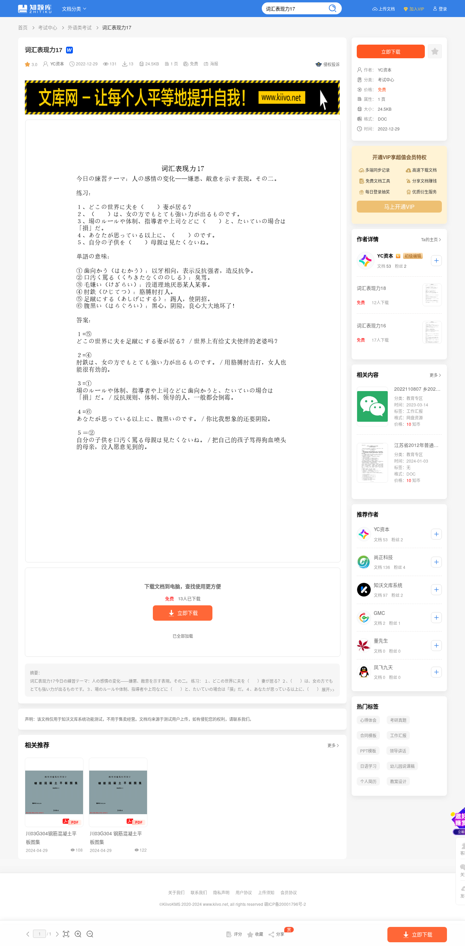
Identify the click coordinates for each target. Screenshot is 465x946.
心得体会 (368, 720)
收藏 (259, 934)
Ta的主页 (429, 239)
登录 (443, 9)
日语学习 (368, 766)
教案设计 (398, 781)
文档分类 (71, 8)
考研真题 (398, 720)
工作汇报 (398, 735)
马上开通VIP (399, 207)
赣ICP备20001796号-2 (285, 904)
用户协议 (244, 892)
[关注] (436, 260)
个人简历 (368, 781)
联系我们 (199, 892)
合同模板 (368, 735)
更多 (331, 745)
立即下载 (187, 613)
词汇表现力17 (116, 27)
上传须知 (266, 892)
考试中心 (47, 27)
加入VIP (417, 9)
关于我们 (177, 892)
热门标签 (368, 707)
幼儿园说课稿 (402, 766)
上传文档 (387, 9)
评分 (238, 934)
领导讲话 (398, 751)
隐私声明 (221, 892)
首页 (23, 27)
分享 (283, 933)
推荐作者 (368, 514)
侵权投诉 (331, 64)
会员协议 (288, 892)
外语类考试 (80, 27)
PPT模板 (368, 751)
